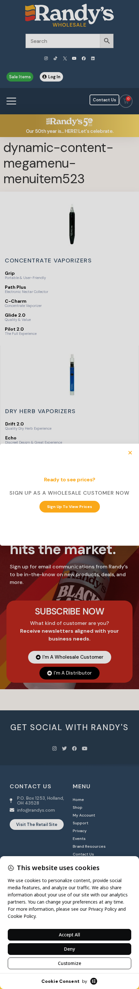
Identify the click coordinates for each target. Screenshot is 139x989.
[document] (69, 494)
